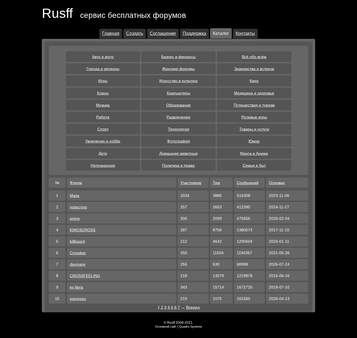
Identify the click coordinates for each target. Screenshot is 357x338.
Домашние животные (178, 153)
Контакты (245, 33)
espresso (78, 298)
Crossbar (78, 253)
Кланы (103, 93)
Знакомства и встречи (254, 68)
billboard (77, 241)
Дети (102, 153)
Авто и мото (103, 56)
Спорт (102, 129)
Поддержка (194, 33)
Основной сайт (166, 326)
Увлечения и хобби (102, 141)
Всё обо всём (254, 56)
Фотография (178, 141)
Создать (134, 33)
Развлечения (178, 117)
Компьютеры (178, 93)
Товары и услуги (254, 129)
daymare (77, 264)
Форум (76, 182)
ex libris (76, 287)
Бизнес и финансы (178, 56)
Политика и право (178, 165)
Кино (254, 80)
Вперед (193, 307)
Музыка (103, 105)
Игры (102, 80)
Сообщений (248, 182)
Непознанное (103, 165)
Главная (110, 33)
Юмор (254, 141)
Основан (277, 182)
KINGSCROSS (82, 230)
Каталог (221, 33)
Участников (190, 182)
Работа (102, 117)
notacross (78, 207)
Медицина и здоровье (254, 93)
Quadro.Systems (190, 326)
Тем (216, 182)
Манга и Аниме (254, 153)
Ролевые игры (254, 117)
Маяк (74, 195)
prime (75, 218)
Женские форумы (178, 68)
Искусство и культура (178, 80)
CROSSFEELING (85, 275)
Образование (178, 105)
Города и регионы (102, 68)
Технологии (178, 129)
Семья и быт (254, 165)
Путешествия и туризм (254, 105)
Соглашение (163, 33)
